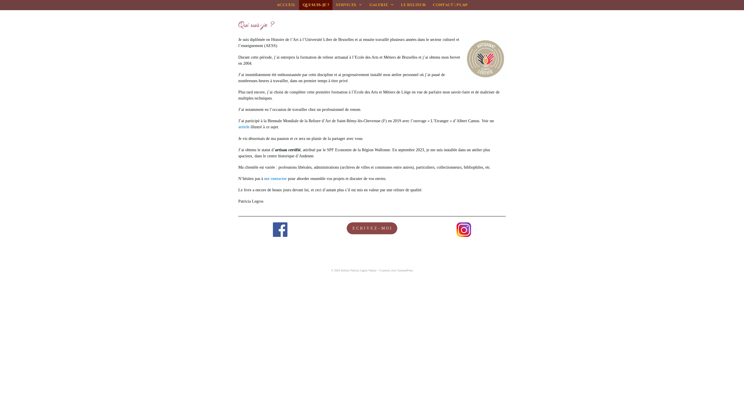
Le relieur (413, 5)
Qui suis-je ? (316, 5)
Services (346, 5)
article (243, 127)
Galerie (378, 5)
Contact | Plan (450, 5)
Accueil (286, 5)
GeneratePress (405, 270)
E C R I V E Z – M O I (372, 228)
